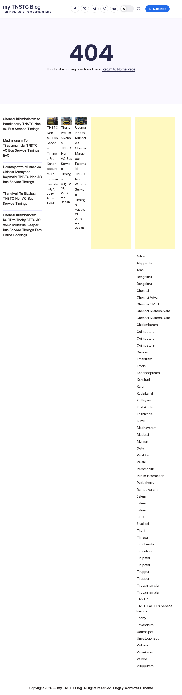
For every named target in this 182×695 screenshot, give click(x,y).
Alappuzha (144, 263)
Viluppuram (145, 666)
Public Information (150, 476)
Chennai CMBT (148, 304)
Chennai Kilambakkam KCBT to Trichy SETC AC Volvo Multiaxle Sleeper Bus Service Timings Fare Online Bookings (22, 225)
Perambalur (145, 469)
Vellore (142, 659)
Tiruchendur (146, 544)
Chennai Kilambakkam (153, 311)
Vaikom (142, 645)
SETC (141, 517)
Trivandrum (145, 625)
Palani (141, 462)
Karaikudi (143, 380)
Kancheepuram (148, 373)
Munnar (142, 441)
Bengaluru (144, 277)
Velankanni (145, 652)
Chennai (143, 290)
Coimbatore (146, 331)
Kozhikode (145, 407)
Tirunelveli (144, 551)
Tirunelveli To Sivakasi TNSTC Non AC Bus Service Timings (19, 198)
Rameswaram (147, 489)
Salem (141, 496)
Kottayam (144, 400)
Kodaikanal (145, 393)
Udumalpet (145, 632)
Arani (140, 270)
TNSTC (142, 599)
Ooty (140, 448)
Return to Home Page (118, 69)
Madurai (143, 434)
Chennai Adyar (148, 297)
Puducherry (145, 483)
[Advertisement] (111, 183)
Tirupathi (143, 558)
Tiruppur (143, 572)
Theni (141, 530)
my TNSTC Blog (22, 7)
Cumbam (143, 352)
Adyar (141, 256)
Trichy (141, 618)
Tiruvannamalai (148, 585)
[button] (127, 8)
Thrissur (143, 537)
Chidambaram (147, 325)
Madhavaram (146, 428)
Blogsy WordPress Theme (133, 688)
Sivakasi (143, 524)
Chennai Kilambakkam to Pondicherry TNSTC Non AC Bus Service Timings (22, 124)
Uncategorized (148, 638)
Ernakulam (144, 359)
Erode (141, 366)
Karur (141, 386)
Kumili (141, 421)
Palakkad (143, 455)
